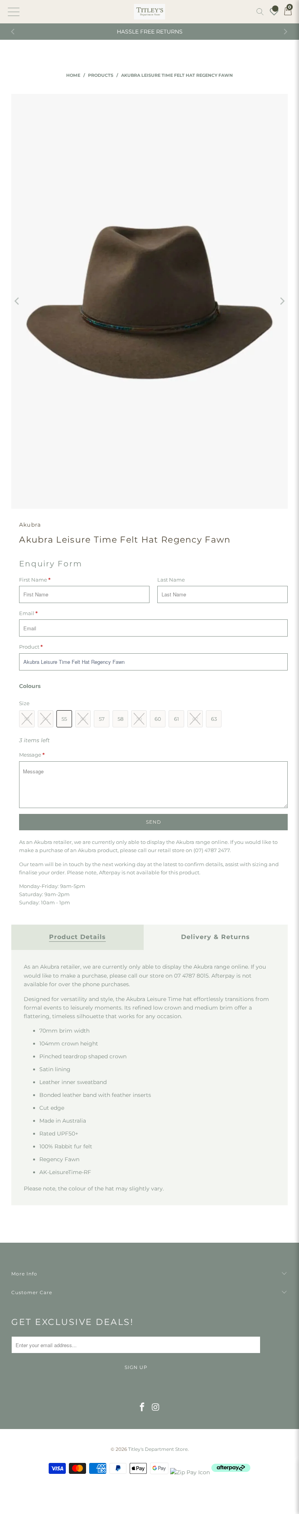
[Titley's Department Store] (149, 11)
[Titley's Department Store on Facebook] (142, 1408)
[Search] (260, 11)
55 (64, 719)
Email (28, 613)
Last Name (171, 580)
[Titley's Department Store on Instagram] (156, 1408)
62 (195, 719)
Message (32, 755)
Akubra (30, 524)
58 (120, 719)
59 (139, 719)
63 (214, 719)
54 (45, 719)
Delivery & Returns (215, 937)
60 (158, 719)
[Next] (285, 31)
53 (27, 719)
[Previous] (13, 31)
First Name (35, 580)
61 (176, 719)
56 (83, 719)
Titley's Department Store (158, 1449)
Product (31, 647)
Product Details (77, 937)
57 (102, 719)
